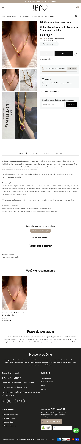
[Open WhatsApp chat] (76, 430)
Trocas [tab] (58, 153)
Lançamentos (11, 16)
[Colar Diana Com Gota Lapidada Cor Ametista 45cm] (14, 293)
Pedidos (44, 389)
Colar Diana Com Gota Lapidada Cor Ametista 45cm (13, 314)
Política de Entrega (8, 418)
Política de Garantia (9, 426)
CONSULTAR (71, 104)
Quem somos (46, 378)
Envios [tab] (47, 153)
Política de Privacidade (10, 414)
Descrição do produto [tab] (29, 153)
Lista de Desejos (47, 382)
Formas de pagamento (50, 44)
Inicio (3, 16)
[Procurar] (72, 7)
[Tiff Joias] (40, 7)
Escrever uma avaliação (40, 231)
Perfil (43, 385)
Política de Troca (8, 422)
